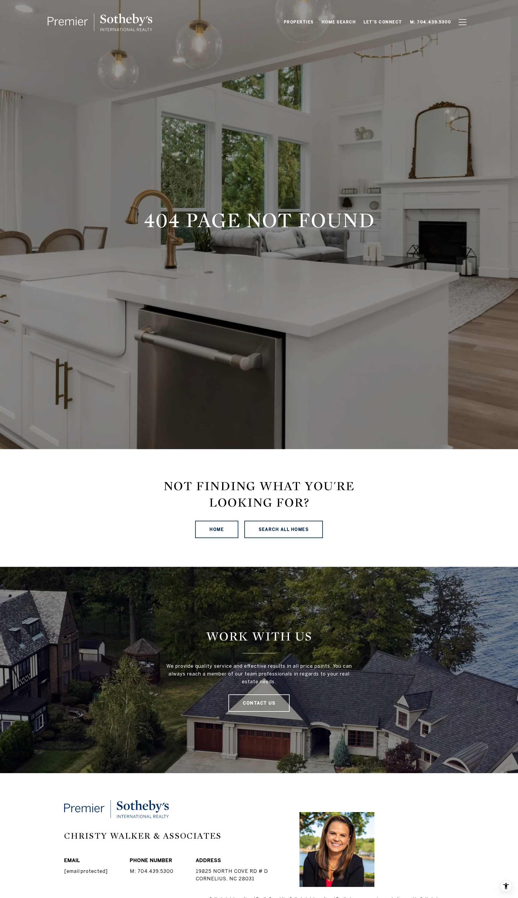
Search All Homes (283, 529)
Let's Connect (383, 22)
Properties (299, 22)
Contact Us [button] (259, 703)
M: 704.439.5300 (152, 871)
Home (217, 529)
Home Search (339, 22)
